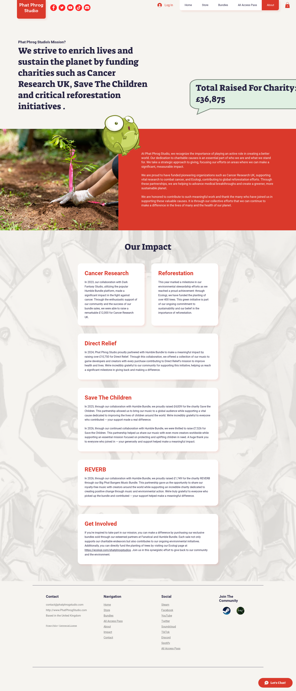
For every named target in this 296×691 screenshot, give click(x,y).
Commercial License (68, 626)
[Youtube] (70, 7)
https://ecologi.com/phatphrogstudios (108, 550)
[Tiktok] (78, 7)
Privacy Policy (52, 626)
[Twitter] (62, 7)
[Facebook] (53, 7)
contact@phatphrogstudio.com (64, 604)
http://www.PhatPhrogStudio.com (66, 610)
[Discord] (87, 7)
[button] (287, 5)
